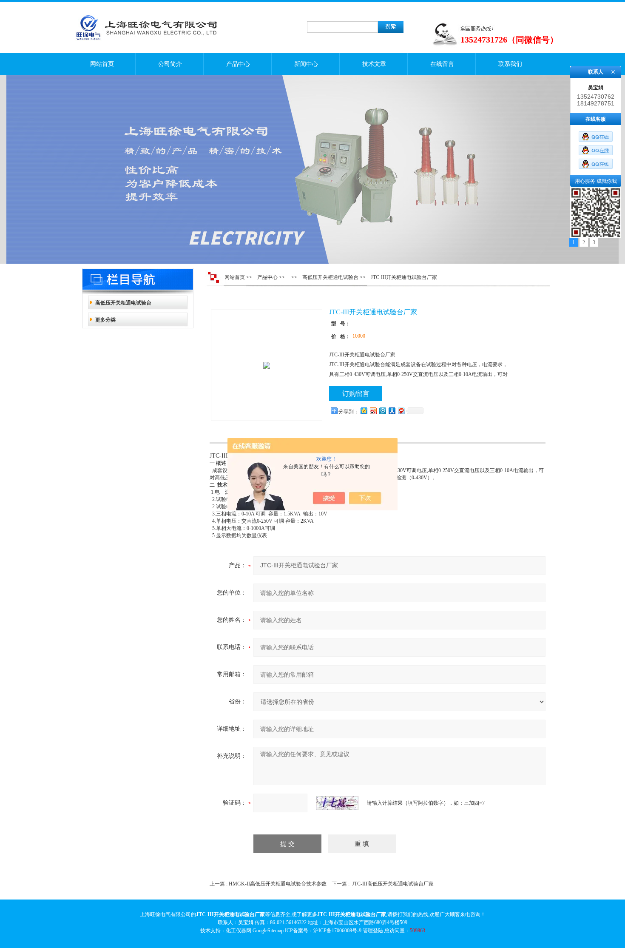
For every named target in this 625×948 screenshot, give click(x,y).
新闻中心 (306, 64)
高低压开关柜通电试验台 (123, 303)
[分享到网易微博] (401, 410)
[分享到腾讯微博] (382, 410)
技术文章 (374, 64)
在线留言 (442, 64)
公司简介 (170, 64)
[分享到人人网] (391, 410)
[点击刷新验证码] (337, 803)
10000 (358, 336)
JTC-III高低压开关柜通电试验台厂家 (393, 884)
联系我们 (510, 64)
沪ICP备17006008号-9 (337, 931)
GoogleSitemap (268, 931)
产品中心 (238, 64)
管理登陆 (373, 931)
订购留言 (355, 393)
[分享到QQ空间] (363, 410)
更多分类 (105, 320)
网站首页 (102, 64)
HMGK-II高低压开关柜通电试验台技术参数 (278, 884)
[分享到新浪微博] (373, 410)
